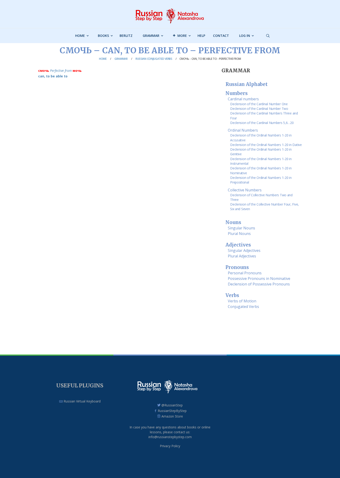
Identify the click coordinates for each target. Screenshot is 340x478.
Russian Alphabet (247, 84)
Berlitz (126, 35)
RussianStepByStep (172, 410)
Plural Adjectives (242, 256)
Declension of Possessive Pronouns (259, 284)
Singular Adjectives (244, 250)
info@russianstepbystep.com (170, 437)
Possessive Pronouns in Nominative (259, 278)
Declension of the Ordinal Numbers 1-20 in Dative (266, 144)
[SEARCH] (296, 46)
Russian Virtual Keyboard (82, 401)
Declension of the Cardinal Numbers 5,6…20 (262, 122)
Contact (221, 35)
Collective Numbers (245, 190)
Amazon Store (172, 416)
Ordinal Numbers (243, 130)
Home (80, 35)
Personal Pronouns (245, 272)
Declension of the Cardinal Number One (259, 104)
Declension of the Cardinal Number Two (259, 108)
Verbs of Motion (242, 301)
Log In (244, 35)
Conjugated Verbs (243, 306)
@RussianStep (172, 405)
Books (103, 35)
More (182, 35)
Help (201, 35)
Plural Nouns (239, 233)
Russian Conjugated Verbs (154, 59)
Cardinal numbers (243, 98)
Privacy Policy (170, 446)
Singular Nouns (241, 228)
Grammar (151, 35)
